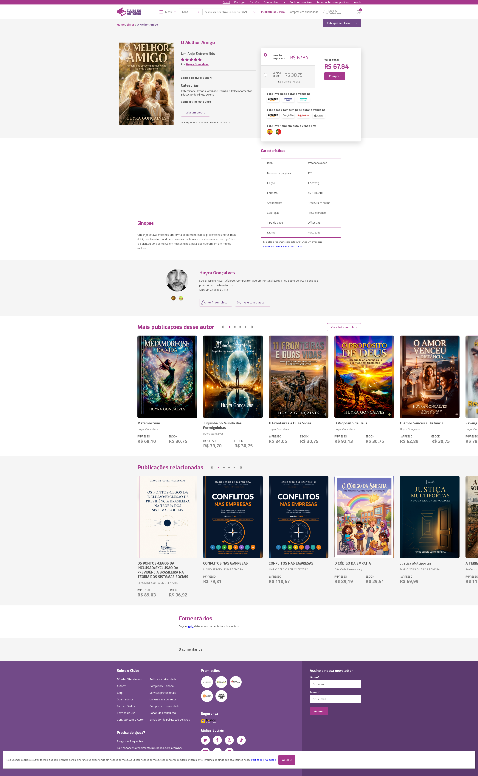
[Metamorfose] (167, 377)
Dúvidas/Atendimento (130, 679)
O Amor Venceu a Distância (421, 423)
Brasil (226, 2)
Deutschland (271, 2)
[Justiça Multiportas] (430, 517)
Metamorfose (148, 423)
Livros (130, 24)
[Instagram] (229, 740)
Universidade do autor (163, 699)
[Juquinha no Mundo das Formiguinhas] (233, 377)
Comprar (335, 76)
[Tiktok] (241, 740)
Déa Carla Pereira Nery (348, 569)
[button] (222, 327)
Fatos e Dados (126, 706)
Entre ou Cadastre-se (334, 12)
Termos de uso (126, 713)
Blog (119, 692)
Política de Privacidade (263, 759)
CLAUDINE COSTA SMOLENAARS (157, 583)
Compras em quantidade (303, 12)
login (190, 626)
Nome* (314, 677)
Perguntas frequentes (130, 741)
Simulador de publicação (170, 719)
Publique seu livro (300, 2)
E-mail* (315, 692)
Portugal (239, 2)
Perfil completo (217, 302)
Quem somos (125, 699)
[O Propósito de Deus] (364, 377)
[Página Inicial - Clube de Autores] (129, 12)
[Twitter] (205, 740)
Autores (121, 686)
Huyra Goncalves (147, 429)
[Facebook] (217, 740)
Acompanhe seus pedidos (333, 2)
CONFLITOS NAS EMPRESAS (225, 563)
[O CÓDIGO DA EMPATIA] (364, 517)
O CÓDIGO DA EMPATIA (352, 563)
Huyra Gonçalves (197, 64)
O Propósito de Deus (350, 423)
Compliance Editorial (162, 686)
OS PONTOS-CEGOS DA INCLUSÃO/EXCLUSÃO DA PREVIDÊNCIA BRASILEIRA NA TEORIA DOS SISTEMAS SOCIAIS (162, 570)
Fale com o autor (254, 302)
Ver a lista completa (344, 327)
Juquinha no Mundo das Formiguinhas (222, 425)
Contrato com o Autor (130, 719)
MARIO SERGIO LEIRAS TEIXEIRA (223, 569)
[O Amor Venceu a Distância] (430, 377)
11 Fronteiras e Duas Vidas (290, 423)
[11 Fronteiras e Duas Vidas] (298, 377)
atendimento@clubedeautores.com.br (282, 246)
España (254, 2)
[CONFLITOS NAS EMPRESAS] (233, 517)
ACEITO (287, 760)
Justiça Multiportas (416, 563)
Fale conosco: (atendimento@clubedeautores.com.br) (149, 748)
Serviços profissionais (163, 692)
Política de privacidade (163, 679)
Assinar (319, 711)
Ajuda (357, 2)
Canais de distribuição (163, 713)
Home (121, 24)
